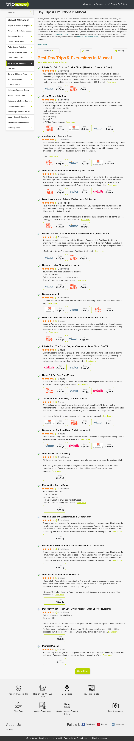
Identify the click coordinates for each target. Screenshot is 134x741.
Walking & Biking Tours (17, 52)
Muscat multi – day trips (62, 34)
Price (87, 51)
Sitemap (9, 730)
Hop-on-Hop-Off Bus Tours (42, 695)
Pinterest (105, 724)
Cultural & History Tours (17, 74)
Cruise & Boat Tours (16, 42)
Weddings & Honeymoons (18, 122)
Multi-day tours (14, 128)
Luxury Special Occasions (18, 117)
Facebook (90, 724)
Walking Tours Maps (42, 711)
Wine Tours (18, 711)
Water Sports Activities (17, 47)
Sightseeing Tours (15, 36)
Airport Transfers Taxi (18, 694)
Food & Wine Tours (15, 58)
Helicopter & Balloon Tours (19, 101)
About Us (87, 4)
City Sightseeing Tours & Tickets (67, 713)
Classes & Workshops (16, 106)
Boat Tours (67, 694)
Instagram (120, 724)
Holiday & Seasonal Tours (18, 90)
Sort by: (47, 51)
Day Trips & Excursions (16, 63)
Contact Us (101, 4)
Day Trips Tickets (91, 694)
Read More (42, 45)
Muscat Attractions (18, 20)
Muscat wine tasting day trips (88, 37)
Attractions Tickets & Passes (19, 31)
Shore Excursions (15, 79)
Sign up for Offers (118, 4)
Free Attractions (115, 711)
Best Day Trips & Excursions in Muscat (75, 57)
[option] (54, 88)
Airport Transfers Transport (19, 25)
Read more (111, 82)
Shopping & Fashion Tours (19, 112)
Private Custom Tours (16, 96)
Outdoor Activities (15, 85)
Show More (82, 671)
